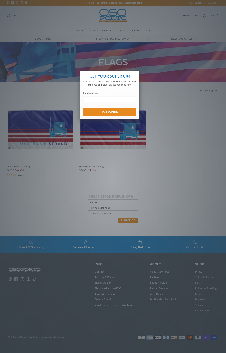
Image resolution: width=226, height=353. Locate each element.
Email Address (90, 93)
